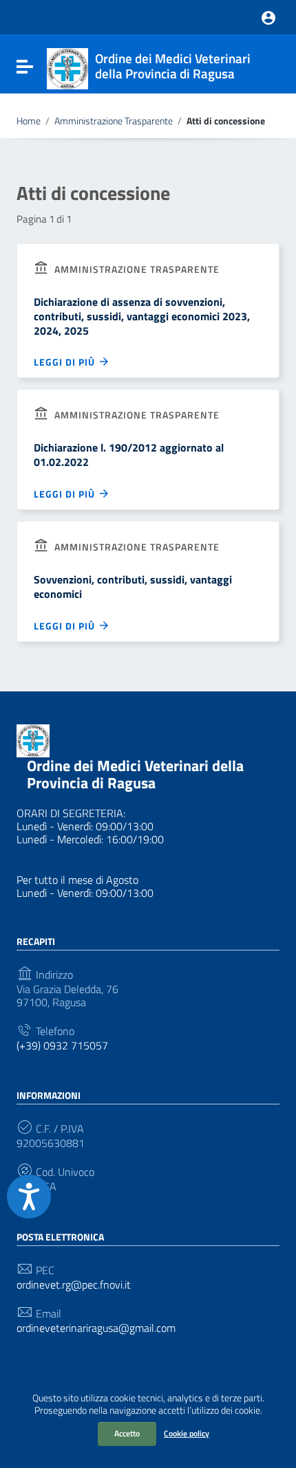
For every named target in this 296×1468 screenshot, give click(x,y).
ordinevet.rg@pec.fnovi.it (74, 1284)
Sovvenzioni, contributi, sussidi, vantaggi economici (133, 586)
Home (29, 121)
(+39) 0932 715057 (62, 1045)
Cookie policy (186, 1433)
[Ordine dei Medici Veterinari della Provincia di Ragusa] (67, 67)
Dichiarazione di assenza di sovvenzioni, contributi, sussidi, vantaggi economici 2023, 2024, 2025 (142, 316)
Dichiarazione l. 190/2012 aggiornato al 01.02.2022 (129, 454)
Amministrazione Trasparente (113, 121)
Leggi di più (66, 361)
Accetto (127, 1433)
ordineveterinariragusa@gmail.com (96, 1328)
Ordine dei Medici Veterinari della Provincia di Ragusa (135, 774)
